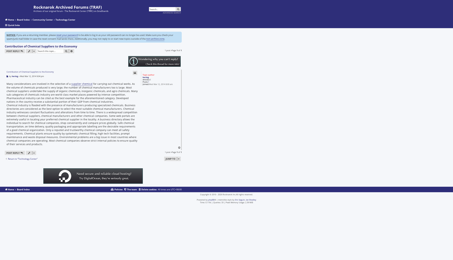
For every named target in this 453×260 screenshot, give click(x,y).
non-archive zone (155, 38)
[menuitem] (147, 189)
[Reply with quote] (135, 73)
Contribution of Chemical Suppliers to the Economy (41, 46)
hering (146, 77)
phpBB (211, 199)
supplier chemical (82, 83)
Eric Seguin (240, 199)
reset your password (67, 35)
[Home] (19, 7)
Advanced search (172, 12)
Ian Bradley (251, 199)
